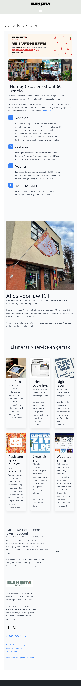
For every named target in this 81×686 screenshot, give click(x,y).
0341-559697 (16, 636)
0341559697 (48, 111)
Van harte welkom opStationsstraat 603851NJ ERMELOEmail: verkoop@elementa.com (20, 651)
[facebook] (8, 627)
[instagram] (14, 627)
